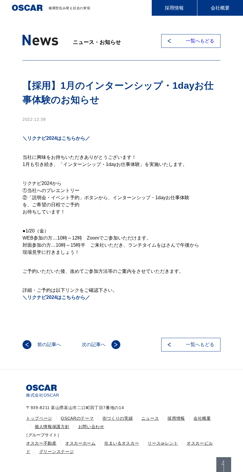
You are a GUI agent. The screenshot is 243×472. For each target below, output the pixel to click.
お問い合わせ (91, 426)
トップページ (39, 418)
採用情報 (174, 7)
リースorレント (163, 443)
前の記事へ (49, 344)
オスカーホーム (80, 443)
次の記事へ (93, 344)
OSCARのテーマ (77, 418)
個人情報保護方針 (52, 426)
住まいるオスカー (121, 443)
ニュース (150, 418)
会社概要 (220, 7)
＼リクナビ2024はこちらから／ (56, 138)
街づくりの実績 (118, 418)
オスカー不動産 (41, 443)
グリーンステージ (56, 451)
